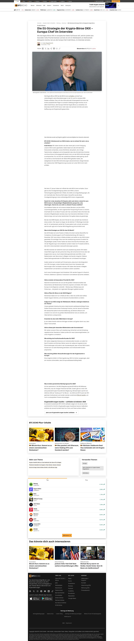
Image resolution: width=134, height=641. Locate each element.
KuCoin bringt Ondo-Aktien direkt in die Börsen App (43, 467)
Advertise (108, 1)
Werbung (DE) (85, 588)
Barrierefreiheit (59, 593)
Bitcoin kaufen (81, 395)
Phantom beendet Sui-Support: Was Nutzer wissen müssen (45, 465)
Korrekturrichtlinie (60, 603)
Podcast (70, 588)
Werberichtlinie (59, 600)
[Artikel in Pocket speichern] (54, 48)
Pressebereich (85, 590)
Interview (64, 23)
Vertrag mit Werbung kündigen (73, 613)
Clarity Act (68, 5)
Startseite (39, 23)
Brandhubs (71, 593)
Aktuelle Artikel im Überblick (49, 23)
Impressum (58, 588)
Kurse (70, 581)
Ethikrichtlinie (59, 598)
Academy (71, 591)
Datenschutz (59, 590)
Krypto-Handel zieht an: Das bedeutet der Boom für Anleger (45, 462)
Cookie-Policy (59, 613)
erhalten (71, 96)
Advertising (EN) (86, 585)
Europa (85, 463)
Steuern (49, 5)
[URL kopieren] (59, 48)
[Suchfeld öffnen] (118, 5)
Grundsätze (58, 595)
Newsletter (71, 596)
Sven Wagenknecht (48, 43)
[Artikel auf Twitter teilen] (46, 48)
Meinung (58, 23)
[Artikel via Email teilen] (57, 48)
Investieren (56, 5)
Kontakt (83, 583)
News (69, 578)
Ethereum (38, 5)
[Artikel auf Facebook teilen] (43, 48)
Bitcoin (32, 5)
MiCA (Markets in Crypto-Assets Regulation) (91, 468)
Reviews (70, 586)
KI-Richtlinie (58, 605)
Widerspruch (67, 616)
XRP (44, 5)
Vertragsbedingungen (39, 613)
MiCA (62, 5)
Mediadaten (58, 585)
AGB (63, 623)
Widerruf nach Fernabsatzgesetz (92, 613)
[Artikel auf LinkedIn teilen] (48, 48)
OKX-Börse (85, 473)
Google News (72, 598)
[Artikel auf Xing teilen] (51, 48)
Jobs (56, 583)
